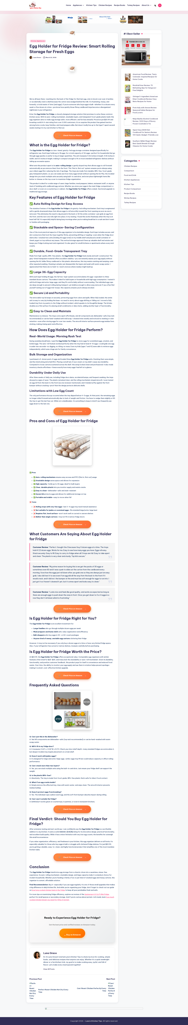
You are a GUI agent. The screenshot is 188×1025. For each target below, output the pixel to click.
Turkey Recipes (130, 202)
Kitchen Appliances (38, 41)
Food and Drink (130, 175)
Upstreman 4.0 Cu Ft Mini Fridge (97, 894)
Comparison (129, 171)
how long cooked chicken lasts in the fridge (48, 890)
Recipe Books (129, 193)
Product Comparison (132, 189)
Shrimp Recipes (130, 198)
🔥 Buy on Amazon (72, 935)
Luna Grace (50, 953)
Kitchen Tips (129, 184)
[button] (49, 969)
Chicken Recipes (130, 166)
